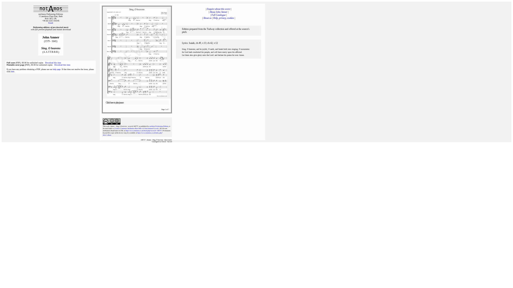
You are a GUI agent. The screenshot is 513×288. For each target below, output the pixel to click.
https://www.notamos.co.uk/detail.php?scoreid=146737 (144, 131)
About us (207, 18)
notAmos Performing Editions (158, 126)
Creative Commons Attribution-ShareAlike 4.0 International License (136, 128)
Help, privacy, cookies (223, 18)
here (12, 71)
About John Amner (218, 12)
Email (50, 23)
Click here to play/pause (115, 102)
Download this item (53, 63)
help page (57, 69)
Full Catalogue (218, 15)
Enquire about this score (218, 9)
